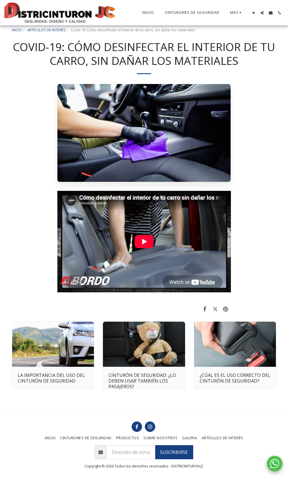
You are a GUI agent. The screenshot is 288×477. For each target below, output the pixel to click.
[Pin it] (225, 308)
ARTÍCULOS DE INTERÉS (46, 29)
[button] (253, 13)
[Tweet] (215, 308)
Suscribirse (174, 452)
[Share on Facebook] (205, 308)
